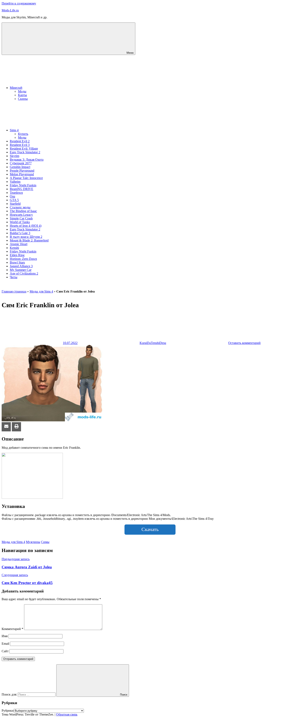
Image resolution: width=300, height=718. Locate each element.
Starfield (15, 203)
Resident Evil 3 (20, 145)
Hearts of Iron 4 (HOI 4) (25, 225)
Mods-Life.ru (10, 10)
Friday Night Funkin (23, 185)
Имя (5, 636)
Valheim (15, 181)
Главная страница (14, 291)
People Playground (22, 170)
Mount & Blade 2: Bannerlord (29, 240)
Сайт (5, 651)
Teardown (16, 192)
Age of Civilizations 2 (24, 273)
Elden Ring (17, 255)
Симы (45, 542)
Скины (23, 98)
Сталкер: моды (20, 207)
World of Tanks (20, 222)
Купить (23, 134)
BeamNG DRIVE (21, 189)
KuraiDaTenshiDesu (153, 343)
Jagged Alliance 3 (21, 266)
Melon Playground (22, 174)
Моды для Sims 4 (41, 291)
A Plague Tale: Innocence (26, 178)
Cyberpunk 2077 (21, 163)
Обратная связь (66, 714)
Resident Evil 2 (20, 141)
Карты (22, 95)
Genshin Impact (20, 167)
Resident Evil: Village (24, 148)
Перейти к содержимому (19, 3)
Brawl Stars (17, 262)
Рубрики (8, 710)
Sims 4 (14, 130)
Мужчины (33, 542)
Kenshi (14, 247)
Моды (22, 91)
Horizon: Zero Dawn (23, 258)
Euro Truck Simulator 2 (25, 152)
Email (5, 643)
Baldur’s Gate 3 (20, 233)
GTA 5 (14, 200)
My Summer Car (20, 270)
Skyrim (14, 156)
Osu (12, 196)
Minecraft (16, 87)
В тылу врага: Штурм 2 (26, 236)
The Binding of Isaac (23, 211)
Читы (13, 277)
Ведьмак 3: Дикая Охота (26, 159)
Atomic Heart (18, 244)
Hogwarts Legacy (21, 214)
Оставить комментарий (244, 343)
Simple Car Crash (21, 218)
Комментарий (12, 629)
